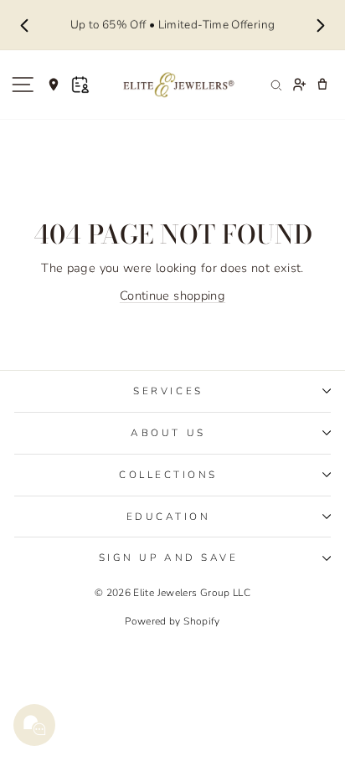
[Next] (320, 25)
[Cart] (322, 84)
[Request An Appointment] (80, 85)
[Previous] (24, 25)
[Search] (275, 84)
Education (168, 516)
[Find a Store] (53, 84)
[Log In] (299, 84)
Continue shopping (172, 295)
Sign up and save (169, 557)
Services (168, 391)
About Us (168, 433)
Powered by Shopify (172, 621)
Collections (168, 474)
